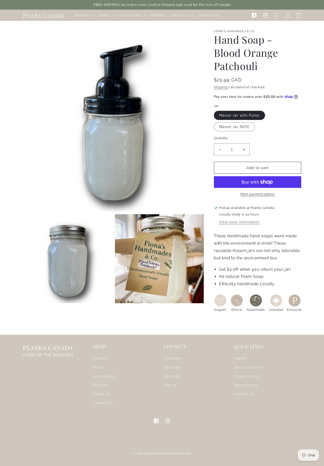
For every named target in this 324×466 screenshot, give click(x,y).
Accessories (104, 376)
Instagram (172, 358)
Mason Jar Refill (234, 127)
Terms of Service (249, 367)
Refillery (100, 385)
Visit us (170, 385)
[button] (84, 15)
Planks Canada (153, 453)
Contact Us (103, 403)
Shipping (221, 87)
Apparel (100, 358)
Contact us (243, 394)
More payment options (257, 194)
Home (98, 367)
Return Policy (246, 385)
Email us (171, 376)
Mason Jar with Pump (239, 115)
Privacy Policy (246, 376)
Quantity (221, 138)
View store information (239, 222)
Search (240, 358)
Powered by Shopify (177, 453)
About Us (101, 394)
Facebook (172, 367)
